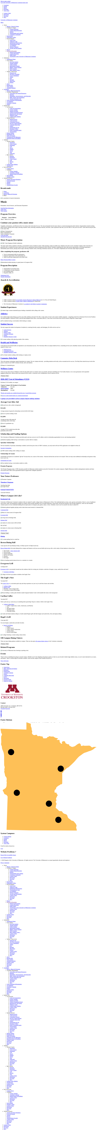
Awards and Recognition (16, 894)
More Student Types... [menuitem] (15, 70)
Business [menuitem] (12, 94)
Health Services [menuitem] (13, 119)
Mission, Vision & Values (13, 866)
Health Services (13, 1014)
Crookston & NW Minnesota (14, 1037)
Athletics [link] (6, 140)
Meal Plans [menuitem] (12, 81)
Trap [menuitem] (11, 152)
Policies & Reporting (12, 902)
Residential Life (5, 499)
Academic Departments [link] (12, 92)
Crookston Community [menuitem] (15, 34)
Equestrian (12, 1051)
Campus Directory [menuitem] (14, 29)
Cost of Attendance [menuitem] (14, 75)
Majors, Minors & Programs (10, 194)
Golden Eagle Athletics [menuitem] (15, 116)
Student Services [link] (11, 118)
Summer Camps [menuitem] (10, 176)
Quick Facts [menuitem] (12, 40)
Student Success (7, 324)
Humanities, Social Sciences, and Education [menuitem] (20, 96)
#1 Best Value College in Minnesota (24, 301)
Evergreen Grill (4, 569)
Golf (11, 1052)
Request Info (10, 958)
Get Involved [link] (10, 107)
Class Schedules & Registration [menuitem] (14, 100)
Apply (8, 957)
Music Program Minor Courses (8, 259)
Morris (5, 8)
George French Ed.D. (7, 489)
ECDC (5, 677)
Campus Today (7, 13)
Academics (6, 192)
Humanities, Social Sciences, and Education (20, 974)
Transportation (13, 1026)
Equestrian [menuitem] (12, 145)
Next (7, 375)
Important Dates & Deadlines (14, 1039)
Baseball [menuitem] (12, 156)
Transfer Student (14, 925)
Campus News (10, 1090)
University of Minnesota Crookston (9, 20)
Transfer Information (5, 276)
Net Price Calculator (14, 942)
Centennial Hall (4, 510)
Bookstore (6, 670)
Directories (6, 14)
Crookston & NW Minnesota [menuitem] (14, 137)
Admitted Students (11, 961)
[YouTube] (48, 714)
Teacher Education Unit (15, 977)
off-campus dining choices (42, 641)
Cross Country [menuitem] (13, 144)
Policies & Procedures (15, 903)
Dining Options (10, 1033)
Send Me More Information (7, 208)
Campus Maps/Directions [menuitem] (16, 30)
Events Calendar (14, 999)
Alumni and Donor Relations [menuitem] (14, 179)
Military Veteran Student (15, 929)
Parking (11, 872)
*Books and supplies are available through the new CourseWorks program (18, 393)
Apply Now (3, 209)
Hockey (11, 1073)
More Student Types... (15, 932)
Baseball (12, 1067)
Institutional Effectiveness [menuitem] (16, 42)
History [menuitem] (8, 49)
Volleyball (12, 1059)
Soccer (11, 1054)
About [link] (5, 25)
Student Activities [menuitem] (14, 111)
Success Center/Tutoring (15, 1018)
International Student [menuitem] (15, 66)
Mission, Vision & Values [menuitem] (13, 26)
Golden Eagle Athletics (15, 1006)
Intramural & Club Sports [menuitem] (16, 114)
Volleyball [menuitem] (12, 153)
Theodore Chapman (7, 482)
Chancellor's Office (11, 883)
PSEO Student (13, 931)
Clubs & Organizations (15, 998)
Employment (7, 671)
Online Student (13, 926)
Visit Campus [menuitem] (10, 86)
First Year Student (14, 924)
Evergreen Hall (4, 515)
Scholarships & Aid (14, 1022)
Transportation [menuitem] (13, 131)
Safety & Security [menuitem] (11, 135)
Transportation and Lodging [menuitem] (16, 33)
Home (5, 191)
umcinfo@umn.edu (5, 708)
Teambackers (10, 1082)
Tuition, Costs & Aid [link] (12, 71)
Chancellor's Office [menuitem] (11, 37)
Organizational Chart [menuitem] (15, 44)
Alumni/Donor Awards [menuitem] (12, 185)
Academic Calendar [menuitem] (11, 103)
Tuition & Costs (13, 887)
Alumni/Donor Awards (12, 1118)
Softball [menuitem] (11, 149)
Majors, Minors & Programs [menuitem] (13, 90)
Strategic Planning (14, 892)
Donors (8, 1116)
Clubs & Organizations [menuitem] (15, 108)
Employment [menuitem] (10, 36)
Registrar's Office (14, 1023)
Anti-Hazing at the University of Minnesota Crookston (23, 907)
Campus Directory (14, 869)
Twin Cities (6, 10)
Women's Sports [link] (10, 141)
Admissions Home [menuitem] (11, 59)
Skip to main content (5, 1)
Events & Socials (11, 1114)
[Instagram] (48, 712)
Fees (11, 946)
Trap (11, 1058)
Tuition (11, 944)
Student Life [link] (7, 105)
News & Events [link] (7, 167)
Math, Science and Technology (17, 976)
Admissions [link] (6, 58)
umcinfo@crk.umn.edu (6, 236)
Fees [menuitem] (11, 78)
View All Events (4, 660)
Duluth (5, 6)
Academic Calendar (8, 672)
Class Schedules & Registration (14, 984)
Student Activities (14, 1000)
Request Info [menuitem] (10, 85)
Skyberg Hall (4, 530)
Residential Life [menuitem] (10, 134)
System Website (7, 836)
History (8, 901)
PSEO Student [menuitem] (13, 68)
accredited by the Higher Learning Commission (35, 304)
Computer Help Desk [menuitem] (15, 124)
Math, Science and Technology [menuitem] (17, 97)
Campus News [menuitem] (10, 168)
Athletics (4, 314)
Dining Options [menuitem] (10, 133)
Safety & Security (11, 1036)
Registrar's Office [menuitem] (14, 129)
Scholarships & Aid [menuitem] (14, 127)
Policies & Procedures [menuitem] (15, 52)
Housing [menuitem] (12, 79)
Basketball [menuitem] (12, 142)
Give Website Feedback (6, 857)
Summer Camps (10, 1104)
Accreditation (13, 891)
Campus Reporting (14, 905)
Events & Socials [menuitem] (11, 181)
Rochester (6, 9)
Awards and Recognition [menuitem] (16, 48)
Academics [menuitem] (6, 89)
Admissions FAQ (5, 275)
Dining (3, 536)
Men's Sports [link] (10, 155)
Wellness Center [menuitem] (13, 115)
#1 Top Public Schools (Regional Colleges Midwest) (28, 300)
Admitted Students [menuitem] (11, 88)
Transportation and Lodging (16, 873)
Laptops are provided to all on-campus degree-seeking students (20, 398)
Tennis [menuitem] (11, 150)
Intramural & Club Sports (16, 1003)
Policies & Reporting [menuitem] (12, 51)
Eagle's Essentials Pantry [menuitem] (16, 130)
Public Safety (13, 906)
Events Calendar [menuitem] (14, 109)
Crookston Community (15, 875)
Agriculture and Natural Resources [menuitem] (18, 93)
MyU (5, 17)
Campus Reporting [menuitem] (14, 53)
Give (2, 848)
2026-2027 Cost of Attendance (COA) (15, 379)
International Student (15, 928)
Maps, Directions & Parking (10, 668)
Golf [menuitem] (11, 146)
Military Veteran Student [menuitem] (15, 67)
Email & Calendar (8, 681)
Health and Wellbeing (9, 342)
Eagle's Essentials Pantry (16, 1025)
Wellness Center (7, 369)
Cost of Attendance (14, 943)
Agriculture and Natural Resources (18, 972)
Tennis (11, 1056)
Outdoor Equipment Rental (16, 1002)
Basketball (12, 1048)
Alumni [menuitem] (8, 182)
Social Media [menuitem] (10, 175)
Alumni (8, 1115)
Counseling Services (14, 1017)
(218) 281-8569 (4, 235)
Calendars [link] (9, 170)
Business (12, 973)
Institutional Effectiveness (16, 888)
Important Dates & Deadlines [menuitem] (14, 138)
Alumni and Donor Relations (14, 1112)
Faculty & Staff (7, 679)
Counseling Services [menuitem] (14, 122)
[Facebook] (48, 711)
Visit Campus (4, 210)
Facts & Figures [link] (10, 38)
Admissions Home (11, 921)
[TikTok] (48, 716)
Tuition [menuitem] (11, 77)
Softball (11, 1055)
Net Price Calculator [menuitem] (14, 74)
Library (5, 674)
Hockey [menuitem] (11, 161)
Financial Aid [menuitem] (13, 73)
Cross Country (13, 1049)
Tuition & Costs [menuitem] (13, 41)
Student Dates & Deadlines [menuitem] (16, 174)
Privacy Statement (5, 862)
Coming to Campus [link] (11, 27)
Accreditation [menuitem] (13, 45)
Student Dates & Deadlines (16, 1096)
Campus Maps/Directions (16, 870)
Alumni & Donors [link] (8, 178)
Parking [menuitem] (11, 32)
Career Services (13, 1015)
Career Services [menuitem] (13, 120)
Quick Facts (6, 667)
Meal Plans (12, 948)
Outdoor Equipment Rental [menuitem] (16, 112)
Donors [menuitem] (8, 183)
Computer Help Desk (9, 358)
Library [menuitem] (8, 104)
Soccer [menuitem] (11, 148)
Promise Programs (5, 473)
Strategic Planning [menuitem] (14, 47)
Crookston (6, 5)
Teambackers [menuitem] (10, 165)
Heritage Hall (4, 520)
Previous (3, 375)
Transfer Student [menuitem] (14, 63)
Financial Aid (13, 940)
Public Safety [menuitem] (13, 55)
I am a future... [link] (10, 60)
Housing (12, 947)
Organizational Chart (15, 890)
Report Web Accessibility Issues (8, 855)
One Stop (6, 16)
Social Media (10, 1103)
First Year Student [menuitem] (14, 62)
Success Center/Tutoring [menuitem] (15, 123)
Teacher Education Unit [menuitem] (15, 99)
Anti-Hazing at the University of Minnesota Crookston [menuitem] (23, 56)
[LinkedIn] (48, 715)
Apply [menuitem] (8, 83)
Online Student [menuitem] (13, 64)
